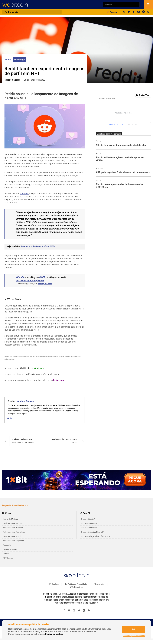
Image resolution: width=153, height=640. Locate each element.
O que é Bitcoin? (88, 519)
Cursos (6, 553)
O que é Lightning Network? (92, 532)
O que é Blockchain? (89, 527)
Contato (55, 584)
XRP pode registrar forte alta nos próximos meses (123, 172)
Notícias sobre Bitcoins (13, 523)
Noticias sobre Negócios (13, 540)
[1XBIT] (76, 480)
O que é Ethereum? (89, 523)
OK (133, 629)
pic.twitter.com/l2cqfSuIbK (30, 280)
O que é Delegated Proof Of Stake (95, 536)
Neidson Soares (25, 401)
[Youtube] (138, 12)
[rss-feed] (148, 12)
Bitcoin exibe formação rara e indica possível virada (120, 159)
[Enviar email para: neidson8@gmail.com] (8, 418)
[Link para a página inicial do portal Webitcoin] (76, 575)
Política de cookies (54, 634)
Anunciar (100, 584)
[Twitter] (129, 12)
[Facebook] (133, 12)
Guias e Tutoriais (10, 549)
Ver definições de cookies (134, 635)
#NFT (42, 277)
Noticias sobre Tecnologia (14, 532)
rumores (24, 193)
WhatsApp (39, 368)
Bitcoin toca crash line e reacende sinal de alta (121, 145)
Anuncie (113, 12)
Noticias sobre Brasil (11, 536)
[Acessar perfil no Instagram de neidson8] (11, 418)
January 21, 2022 (45, 283)
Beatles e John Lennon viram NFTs (38, 246)
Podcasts (7, 545)
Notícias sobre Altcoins (13, 527)
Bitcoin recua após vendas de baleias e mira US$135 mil (119, 186)
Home (7, 59)
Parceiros (78, 587)
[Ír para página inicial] (51, 4)
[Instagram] (124, 12)
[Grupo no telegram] (143, 12)
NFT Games (8, 558)
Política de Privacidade (77, 584)
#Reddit (20, 277)
